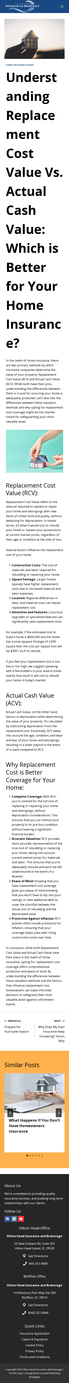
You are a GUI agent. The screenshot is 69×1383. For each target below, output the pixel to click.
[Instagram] (14, 1219)
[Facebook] (7, 1219)
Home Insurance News (20, 64)
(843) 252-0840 (38, 1313)
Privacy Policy (34, 1351)
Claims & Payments (35, 1339)
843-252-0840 (38, 1264)
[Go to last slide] (10, 1112)
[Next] (59, 1112)
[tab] (27, 1155)
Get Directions (38, 1256)
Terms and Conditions (34, 1357)
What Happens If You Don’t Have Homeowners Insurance (34, 1126)
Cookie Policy (34, 1345)
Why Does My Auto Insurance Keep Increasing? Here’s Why (51, 1031)
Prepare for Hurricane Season (16, 1026)
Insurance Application (34, 1333)
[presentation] (34, 1093)
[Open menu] (62, 6)
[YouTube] (21, 1219)
